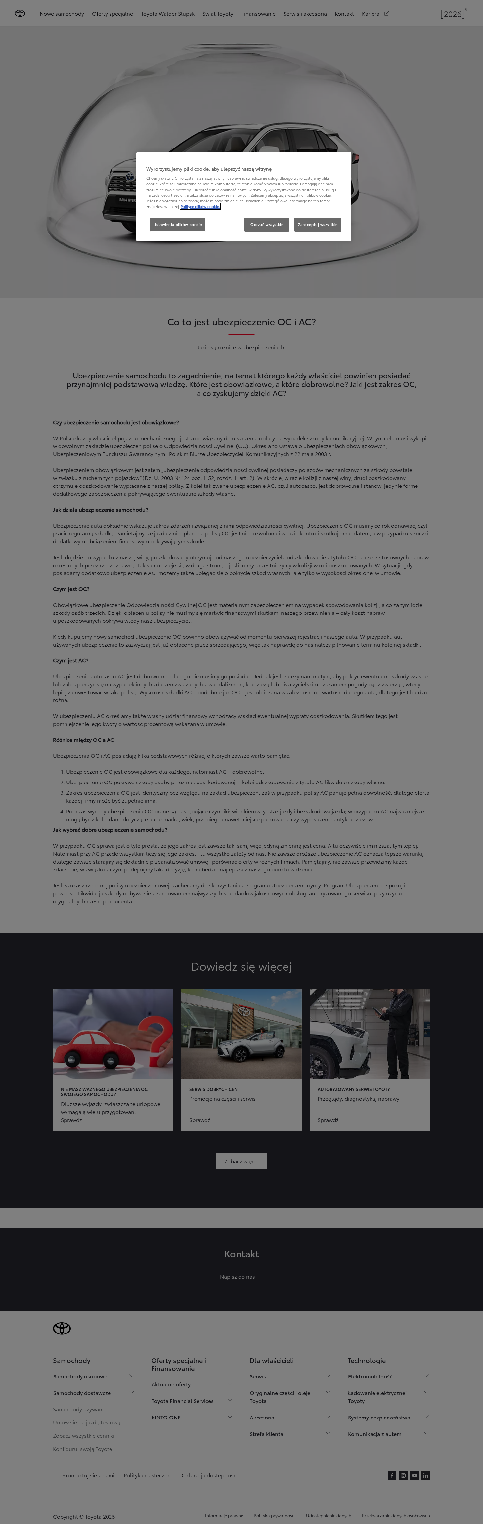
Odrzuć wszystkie (266, 224)
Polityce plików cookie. (200, 206)
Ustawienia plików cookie (178, 224)
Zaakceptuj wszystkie (318, 224)
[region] (243, 196)
